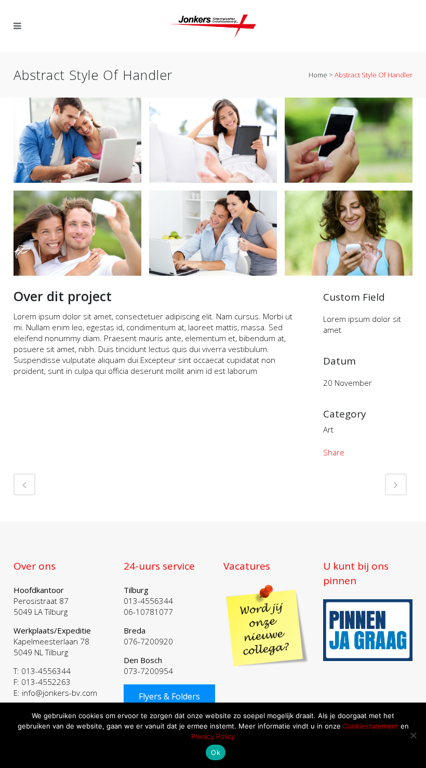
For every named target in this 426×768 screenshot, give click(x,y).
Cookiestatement (370, 726)
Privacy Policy (213, 736)
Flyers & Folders (169, 696)
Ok (215, 752)
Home (318, 74)
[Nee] (413, 735)
